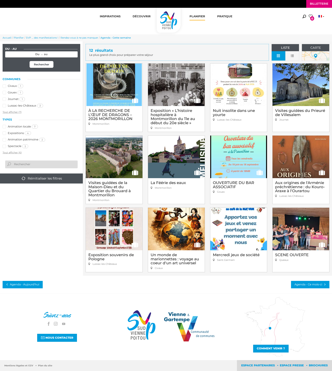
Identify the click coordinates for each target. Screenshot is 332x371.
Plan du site (45, 365)
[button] (110, 14)
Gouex (14, 92)
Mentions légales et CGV (19, 365)
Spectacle (17, 146)
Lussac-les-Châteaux (24, 105)
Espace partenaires (258, 365)
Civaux (14, 86)
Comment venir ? (271, 348)
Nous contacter (59, 337)
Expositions (18, 133)
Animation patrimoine (25, 139)
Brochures (318, 365)
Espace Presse (292, 365)
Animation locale (22, 126)
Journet (15, 99)
